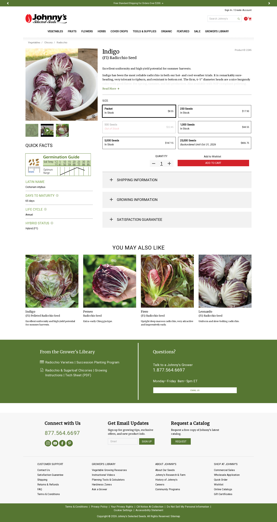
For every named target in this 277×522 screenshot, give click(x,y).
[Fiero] (167, 281)
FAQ (39, 489)
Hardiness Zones (102, 484)
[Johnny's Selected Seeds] (46, 18)
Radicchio (62, 42)
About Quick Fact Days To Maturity (57, 195)
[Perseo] (109, 281)
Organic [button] (166, 31)
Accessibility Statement (149, 510)
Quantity (161, 156)
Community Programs (167, 489)
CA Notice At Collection (150, 506)
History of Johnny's (166, 479)
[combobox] (225, 18)
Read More (109, 88)
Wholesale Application (227, 474)
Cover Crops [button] (119, 31)
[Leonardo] (225, 281)
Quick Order (220, 479)
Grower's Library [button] (217, 31)
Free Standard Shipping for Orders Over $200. (137, 3)
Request (180, 441)
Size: (105, 100)
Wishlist (218, 484)
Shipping (42, 479)
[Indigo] (51, 281)
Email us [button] (194, 390)
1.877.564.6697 (169, 370)
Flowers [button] (87, 31)
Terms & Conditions (48, 494)
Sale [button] (197, 31)
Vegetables (34, 42)
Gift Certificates (223, 494)
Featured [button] (183, 31)
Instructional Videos (103, 474)
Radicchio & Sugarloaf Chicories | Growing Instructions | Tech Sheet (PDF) (76, 372)
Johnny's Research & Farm (170, 474)
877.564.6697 (62, 433)
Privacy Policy (99, 506)
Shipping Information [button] (137, 180)
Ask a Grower (99, 489)
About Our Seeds (165, 470)
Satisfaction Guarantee (50, 474)
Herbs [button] (102, 31)
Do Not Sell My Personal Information (188, 506)
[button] (8, 3)
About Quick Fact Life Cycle (45, 209)
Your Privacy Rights (122, 506)
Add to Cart (213, 162)
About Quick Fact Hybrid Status (52, 223)
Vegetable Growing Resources (109, 470)
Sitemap (175, 516)
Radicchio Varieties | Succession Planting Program (82, 362)
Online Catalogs (223, 489)
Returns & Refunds (48, 484)
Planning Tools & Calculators (108, 479)
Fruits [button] (72, 31)
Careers (159, 484)
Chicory (48, 42)
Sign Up (147, 441)
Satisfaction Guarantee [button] (139, 220)
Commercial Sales (224, 470)
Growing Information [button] (137, 200)
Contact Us (43, 470)
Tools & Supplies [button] (144, 31)
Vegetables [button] (55, 31)
